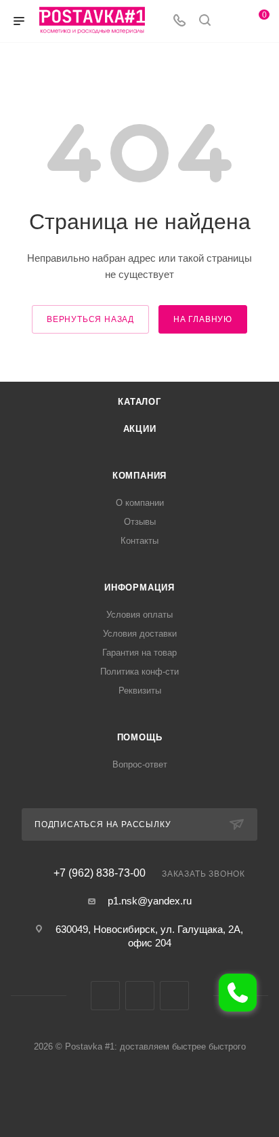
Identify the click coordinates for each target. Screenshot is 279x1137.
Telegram (139, 995)
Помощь (140, 737)
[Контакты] (238, 993)
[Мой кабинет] (230, 21)
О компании (140, 503)
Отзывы (140, 522)
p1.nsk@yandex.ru (150, 900)
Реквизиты (140, 690)
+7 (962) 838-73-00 (99, 873)
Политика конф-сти (139, 671)
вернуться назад (90, 319)
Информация (139, 587)
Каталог (139, 402)
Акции (139, 429)
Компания (139, 476)
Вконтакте (105, 995)
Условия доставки (140, 634)
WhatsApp (174, 995)
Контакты (139, 541)
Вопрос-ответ (139, 764)
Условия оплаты (139, 615)
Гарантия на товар (139, 652)
